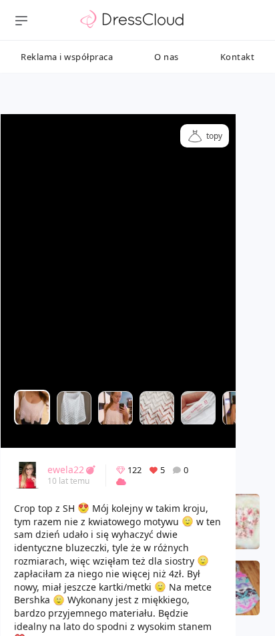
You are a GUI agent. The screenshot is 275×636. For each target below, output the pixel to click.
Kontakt (237, 57)
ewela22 (65, 469)
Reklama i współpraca (67, 57)
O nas (166, 57)
